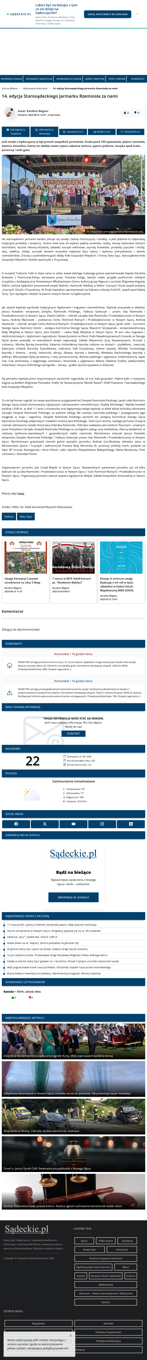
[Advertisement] (73, 48)
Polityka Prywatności (108, 1332)
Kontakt (73, 734)
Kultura (8, 516)
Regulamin (38, 1323)
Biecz (126, 1267)
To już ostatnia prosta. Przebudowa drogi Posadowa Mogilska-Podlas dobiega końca (57, 949)
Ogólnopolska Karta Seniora (93, 1267)
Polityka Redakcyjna (108, 1341)
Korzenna (122, 1249)
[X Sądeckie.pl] (45, 824)
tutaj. (21, 493)
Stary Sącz (26, 516)
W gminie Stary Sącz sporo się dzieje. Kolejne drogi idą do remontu (47, 943)
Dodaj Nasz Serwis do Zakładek (108, 14)
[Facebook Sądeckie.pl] (16, 824)
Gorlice (105, 1302)
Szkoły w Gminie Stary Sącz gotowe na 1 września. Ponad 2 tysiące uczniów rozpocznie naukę (63, 955)
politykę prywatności (55, 1348)
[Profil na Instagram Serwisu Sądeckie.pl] (102, 824)
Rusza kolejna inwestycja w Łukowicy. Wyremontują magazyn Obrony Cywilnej (54, 967)
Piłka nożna (106, 1240)
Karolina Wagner (37, 111)
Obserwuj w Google (73, 897)
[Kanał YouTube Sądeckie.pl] (73, 824)
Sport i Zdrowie (117, 78)
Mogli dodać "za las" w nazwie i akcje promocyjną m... (45, 994)
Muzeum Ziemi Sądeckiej (106, 1276)
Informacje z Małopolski (39, 78)
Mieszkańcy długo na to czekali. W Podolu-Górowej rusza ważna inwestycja (52, 973)
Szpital (81, 1276)
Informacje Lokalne (11, 78)
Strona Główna (10, 88)
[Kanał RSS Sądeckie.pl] (131, 824)
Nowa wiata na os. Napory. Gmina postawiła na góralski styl (43, 937)
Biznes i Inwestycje (95, 78)
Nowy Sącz (89, 1249)
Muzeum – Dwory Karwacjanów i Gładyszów (105, 1293)
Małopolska (106, 1284)
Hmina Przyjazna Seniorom (105, 1258)
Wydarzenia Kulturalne (69, 78)
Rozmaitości (137, 78)
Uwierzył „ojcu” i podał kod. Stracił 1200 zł (32, 930)
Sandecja (127, 1240)
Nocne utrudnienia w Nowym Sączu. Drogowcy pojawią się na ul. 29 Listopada (54, 924)
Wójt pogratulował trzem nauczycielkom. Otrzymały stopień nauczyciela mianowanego (59, 961)
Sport (84, 1240)
